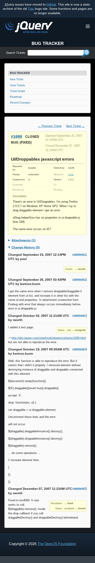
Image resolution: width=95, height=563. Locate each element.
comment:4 (79, 349)
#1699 (16, 136)
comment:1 (79, 254)
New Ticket (16, 79)
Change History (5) (25, 247)
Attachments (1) (23, 240)
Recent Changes (20, 102)
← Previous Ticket (50, 126)
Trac (31, 8)
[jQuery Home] (29, 28)
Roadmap (16, 96)
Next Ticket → (75, 126)
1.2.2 (71, 174)
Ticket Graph (17, 91)
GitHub (51, 4)
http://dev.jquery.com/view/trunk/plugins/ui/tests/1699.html (48, 338)
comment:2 (79, 279)
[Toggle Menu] (88, 26)
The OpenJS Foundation (56, 544)
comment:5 (79, 488)
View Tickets (17, 85)
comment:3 (79, 315)
